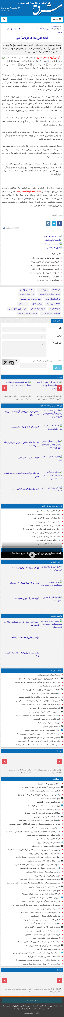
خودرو (59, 377)
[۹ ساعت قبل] (51, 478)
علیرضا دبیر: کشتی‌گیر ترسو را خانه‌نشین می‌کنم (43, 945)
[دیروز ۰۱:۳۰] (17, 980)
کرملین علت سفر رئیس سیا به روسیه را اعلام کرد (42, 919)
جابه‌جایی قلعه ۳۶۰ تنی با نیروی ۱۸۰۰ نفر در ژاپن (42, 737)
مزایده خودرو (55, 308)
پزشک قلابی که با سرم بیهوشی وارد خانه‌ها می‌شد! (47, 771)
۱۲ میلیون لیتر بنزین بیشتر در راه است (46, 938)
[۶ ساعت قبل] (32, 554)
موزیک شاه (43, 289)
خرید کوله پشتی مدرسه (27, 313)
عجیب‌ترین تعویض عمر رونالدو (48, 675)
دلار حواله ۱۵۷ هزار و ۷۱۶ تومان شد (47, 518)
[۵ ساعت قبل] (51, 603)
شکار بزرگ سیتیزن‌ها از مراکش (48, 908)
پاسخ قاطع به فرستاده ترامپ (49, 686)
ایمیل (59, 335)
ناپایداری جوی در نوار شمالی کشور (26, 489)
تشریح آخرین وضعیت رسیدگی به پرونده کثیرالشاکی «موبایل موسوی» (34, 824)
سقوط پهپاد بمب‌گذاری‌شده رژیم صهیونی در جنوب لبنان (40, 787)
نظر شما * (57, 343)
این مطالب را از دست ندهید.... (50, 405)
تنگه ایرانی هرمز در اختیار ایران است (47, 842)
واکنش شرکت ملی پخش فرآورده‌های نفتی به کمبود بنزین (22, 413)
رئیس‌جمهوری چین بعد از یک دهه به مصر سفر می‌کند (40, 912)
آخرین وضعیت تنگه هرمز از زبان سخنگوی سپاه (43, 930)
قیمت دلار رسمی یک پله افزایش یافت (46, 536)
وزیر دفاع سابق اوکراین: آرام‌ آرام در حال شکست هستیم (39, 697)
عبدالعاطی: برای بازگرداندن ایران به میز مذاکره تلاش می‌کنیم (38, 715)
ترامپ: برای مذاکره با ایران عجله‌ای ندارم (45, 827)
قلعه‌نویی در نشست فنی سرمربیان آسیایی (44, 923)
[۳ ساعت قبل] (51, 447)
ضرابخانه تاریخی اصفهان (51, 726)
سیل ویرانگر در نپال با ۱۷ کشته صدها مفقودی (43, 861)
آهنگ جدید (22, 303)
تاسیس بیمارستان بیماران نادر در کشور (45, 269)
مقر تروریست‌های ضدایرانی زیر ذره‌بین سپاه (44, 711)
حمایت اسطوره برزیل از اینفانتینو (48, 802)
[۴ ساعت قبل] (51, 462)
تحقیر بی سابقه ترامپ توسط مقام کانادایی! (44, 897)
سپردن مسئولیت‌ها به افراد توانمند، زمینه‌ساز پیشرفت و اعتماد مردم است (33, 883)
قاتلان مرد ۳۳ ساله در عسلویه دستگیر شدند (19, 771)
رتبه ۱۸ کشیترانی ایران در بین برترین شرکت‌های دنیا (41, 894)
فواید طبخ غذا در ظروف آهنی (32, 38)
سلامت (59, 970)
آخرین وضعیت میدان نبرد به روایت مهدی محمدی (42, 730)
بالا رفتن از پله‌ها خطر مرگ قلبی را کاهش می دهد (47, 990)
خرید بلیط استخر (38, 308)
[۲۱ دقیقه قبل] (51, 416)
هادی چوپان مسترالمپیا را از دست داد (24, 583)
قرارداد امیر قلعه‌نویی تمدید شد (27, 598)
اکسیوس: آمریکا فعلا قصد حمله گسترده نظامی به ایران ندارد (38, 744)
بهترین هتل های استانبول (49, 294)
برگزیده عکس (56, 616)
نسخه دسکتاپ (32, 1000)
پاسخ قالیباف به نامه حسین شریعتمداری (45, 719)
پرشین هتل (37, 303)
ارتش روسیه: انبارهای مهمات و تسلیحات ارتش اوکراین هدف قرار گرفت (34, 849)
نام (60, 328)
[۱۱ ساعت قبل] (47, 980)
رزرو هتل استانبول (26, 294)
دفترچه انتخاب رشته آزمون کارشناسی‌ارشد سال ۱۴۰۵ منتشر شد (36, 864)
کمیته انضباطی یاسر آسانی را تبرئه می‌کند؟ (44, 693)
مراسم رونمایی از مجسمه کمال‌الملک (25, 637)
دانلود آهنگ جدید (53, 299)
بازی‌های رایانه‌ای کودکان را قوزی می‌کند (45, 261)
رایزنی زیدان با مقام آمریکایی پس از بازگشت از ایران (41, 901)
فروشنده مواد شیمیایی (51, 313)
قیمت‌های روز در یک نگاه (52, 506)
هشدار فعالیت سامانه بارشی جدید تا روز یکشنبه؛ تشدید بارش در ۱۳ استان (33, 831)
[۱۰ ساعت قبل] (51, 657)
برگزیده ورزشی (56, 561)
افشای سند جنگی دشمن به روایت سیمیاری (44, 886)
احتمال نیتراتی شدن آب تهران (48, 280)
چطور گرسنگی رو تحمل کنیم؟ (48, 276)
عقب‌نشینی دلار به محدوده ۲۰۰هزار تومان (44, 525)
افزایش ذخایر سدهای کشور (28, 458)
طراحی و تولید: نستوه (32, 1013)
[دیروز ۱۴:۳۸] (47, 387)
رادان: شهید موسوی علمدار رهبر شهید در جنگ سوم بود (39, 868)
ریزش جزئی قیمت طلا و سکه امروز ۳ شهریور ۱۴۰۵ (41, 529)
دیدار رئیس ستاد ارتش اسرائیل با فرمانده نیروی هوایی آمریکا (38, 857)
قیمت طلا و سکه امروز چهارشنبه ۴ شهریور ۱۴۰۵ (42, 514)
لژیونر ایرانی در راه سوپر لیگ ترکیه (47, 875)
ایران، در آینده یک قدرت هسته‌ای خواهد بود (44, 805)
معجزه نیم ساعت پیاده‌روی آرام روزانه (45, 258)
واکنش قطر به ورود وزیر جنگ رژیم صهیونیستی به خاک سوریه (37, 682)
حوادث (59, 750)
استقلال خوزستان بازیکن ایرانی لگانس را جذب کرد (42, 813)
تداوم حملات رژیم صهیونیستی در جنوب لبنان (43, 835)
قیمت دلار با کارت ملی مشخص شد (25, 427)
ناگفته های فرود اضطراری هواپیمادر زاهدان (43, 265)
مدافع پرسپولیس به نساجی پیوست (47, 783)
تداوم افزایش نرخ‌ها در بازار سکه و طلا (46, 532)
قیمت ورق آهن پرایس (17, 308)
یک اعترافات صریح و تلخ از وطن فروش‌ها (45, 708)
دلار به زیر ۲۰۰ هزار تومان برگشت (47, 521)
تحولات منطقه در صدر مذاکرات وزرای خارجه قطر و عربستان (38, 941)
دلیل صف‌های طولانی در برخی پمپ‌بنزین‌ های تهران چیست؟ (21, 444)
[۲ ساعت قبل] (51, 626)
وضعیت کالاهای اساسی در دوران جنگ (46, 846)
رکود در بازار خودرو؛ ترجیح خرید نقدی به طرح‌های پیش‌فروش (49, 397)
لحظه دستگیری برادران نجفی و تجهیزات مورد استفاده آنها (39, 678)
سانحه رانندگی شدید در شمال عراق (47, 816)
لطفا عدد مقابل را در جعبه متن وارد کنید (47, 361)
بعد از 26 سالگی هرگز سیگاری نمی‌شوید (44, 272)
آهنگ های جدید (53, 303)
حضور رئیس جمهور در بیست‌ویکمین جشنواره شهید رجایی (21, 623)
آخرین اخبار (57, 779)
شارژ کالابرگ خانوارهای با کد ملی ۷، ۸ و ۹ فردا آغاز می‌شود (38, 741)
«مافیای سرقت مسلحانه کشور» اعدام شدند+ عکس (21, 475)
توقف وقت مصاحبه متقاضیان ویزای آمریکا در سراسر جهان (39, 820)
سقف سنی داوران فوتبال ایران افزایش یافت (44, 853)
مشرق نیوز (41, 7)
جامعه (55, 19)
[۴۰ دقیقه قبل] (51, 572)
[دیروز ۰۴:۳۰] (17, 387)
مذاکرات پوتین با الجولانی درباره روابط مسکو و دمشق (41, 964)
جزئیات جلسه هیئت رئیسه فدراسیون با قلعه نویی (42, 934)
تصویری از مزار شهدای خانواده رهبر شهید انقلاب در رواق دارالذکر (36, 700)
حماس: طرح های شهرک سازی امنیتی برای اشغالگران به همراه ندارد (35, 905)
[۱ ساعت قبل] (51, 431)
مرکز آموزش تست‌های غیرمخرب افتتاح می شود (43, 872)
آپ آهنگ (56, 289)
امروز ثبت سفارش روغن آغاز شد (48, 722)
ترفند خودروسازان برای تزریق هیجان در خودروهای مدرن (17, 397)
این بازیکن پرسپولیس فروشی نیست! (25, 567)
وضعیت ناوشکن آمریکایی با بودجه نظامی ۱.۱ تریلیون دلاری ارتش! (36, 952)
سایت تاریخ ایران (26, 289)
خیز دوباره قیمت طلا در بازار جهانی (47, 540)
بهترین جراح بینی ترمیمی (31, 299)
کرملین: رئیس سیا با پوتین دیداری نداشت (45, 791)
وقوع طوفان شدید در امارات (50, 798)
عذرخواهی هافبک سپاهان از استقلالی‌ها (45, 916)
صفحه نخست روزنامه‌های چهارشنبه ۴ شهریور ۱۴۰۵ (21, 654)
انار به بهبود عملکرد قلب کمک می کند (18, 990)
